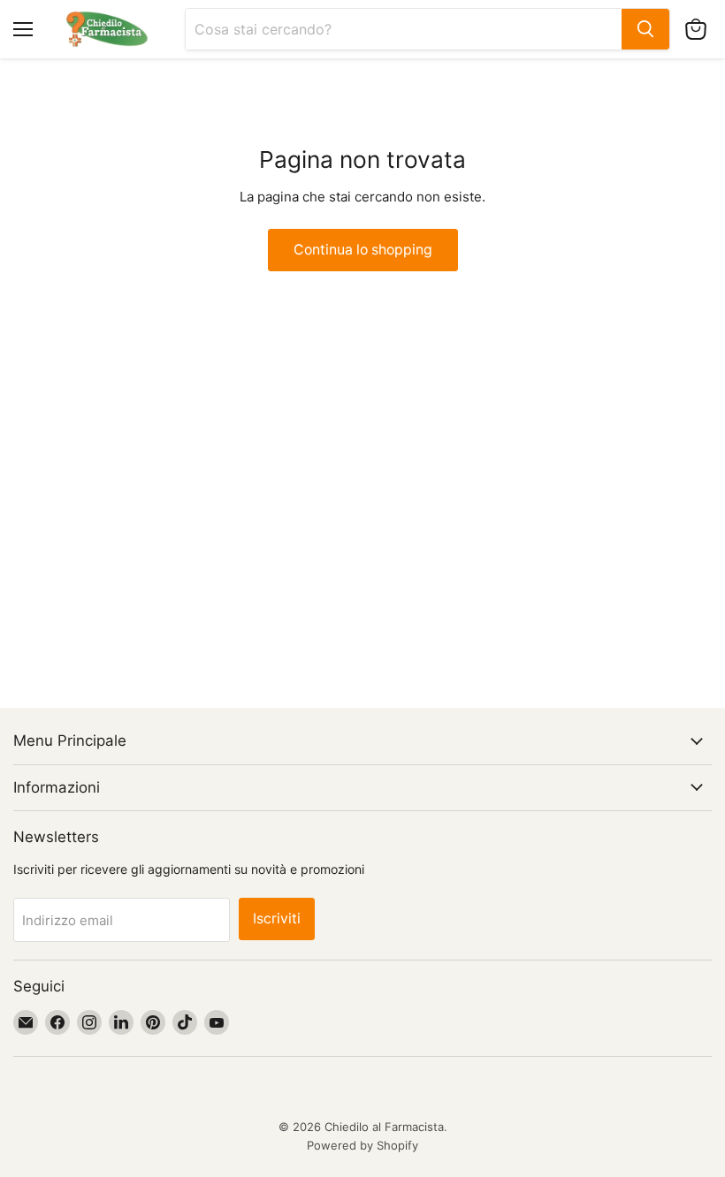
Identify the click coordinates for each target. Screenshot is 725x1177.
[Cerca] (645, 29)
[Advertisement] (362, 404)
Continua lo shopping (363, 249)
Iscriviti (277, 918)
